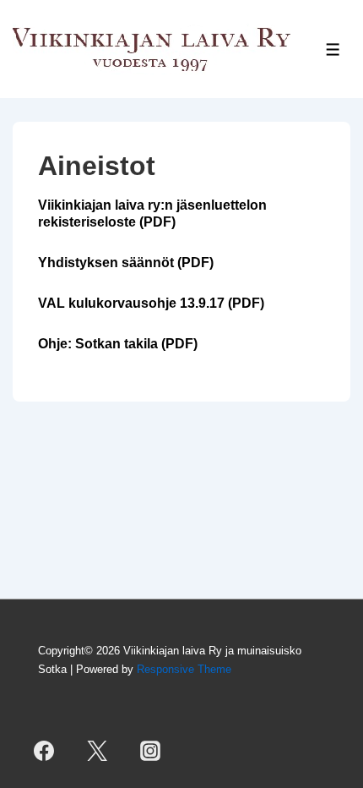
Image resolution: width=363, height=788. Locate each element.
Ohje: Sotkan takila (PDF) (118, 344)
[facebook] (43, 751)
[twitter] (97, 751)
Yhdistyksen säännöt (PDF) (126, 262)
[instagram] (150, 751)
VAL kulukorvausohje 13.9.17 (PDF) (151, 303)
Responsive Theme (184, 669)
